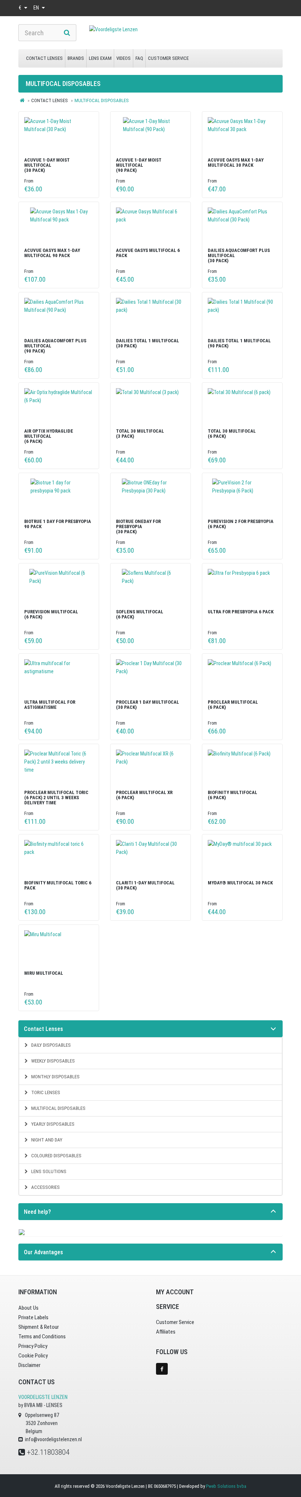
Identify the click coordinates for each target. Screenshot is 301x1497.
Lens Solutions (48, 1171)
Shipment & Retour (38, 1327)
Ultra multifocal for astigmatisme (49, 704)
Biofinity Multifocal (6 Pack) (232, 795)
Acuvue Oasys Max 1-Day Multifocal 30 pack (236, 162)
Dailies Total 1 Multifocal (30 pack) (147, 343)
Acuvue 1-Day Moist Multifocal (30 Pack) (47, 165)
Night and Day (46, 1140)
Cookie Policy (33, 1355)
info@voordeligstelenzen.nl (53, 1439)
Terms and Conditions (42, 1336)
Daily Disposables (50, 1045)
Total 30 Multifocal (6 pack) (232, 433)
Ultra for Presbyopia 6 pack (240, 611)
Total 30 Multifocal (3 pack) (140, 433)
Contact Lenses (44, 58)
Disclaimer (29, 1365)
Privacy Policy (32, 1346)
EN (36, 8)
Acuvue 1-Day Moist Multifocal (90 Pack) (139, 165)
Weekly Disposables (52, 1061)
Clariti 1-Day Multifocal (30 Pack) (145, 885)
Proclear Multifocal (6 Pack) (233, 704)
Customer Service (168, 58)
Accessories (45, 1187)
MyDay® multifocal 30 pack (240, 882)
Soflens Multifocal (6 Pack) (139, 614)
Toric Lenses (45, 1092)
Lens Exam (100, 58)
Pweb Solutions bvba (226, 1486)
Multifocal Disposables (58, 1108)
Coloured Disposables (55, 1155)
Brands (76, 58)
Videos (123, 58)
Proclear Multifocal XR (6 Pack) (144, 795)
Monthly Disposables (55, 1076)
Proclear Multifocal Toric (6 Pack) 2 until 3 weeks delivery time (56, 798)
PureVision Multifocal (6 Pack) (51, 614)
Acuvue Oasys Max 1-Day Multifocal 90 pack (52, 253)
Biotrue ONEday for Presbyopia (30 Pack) (138, 527)
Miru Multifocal (43, 973)
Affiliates (165, 1331)
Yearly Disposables (52, 1124)
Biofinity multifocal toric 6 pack (57, 885)
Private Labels (33, 1317)
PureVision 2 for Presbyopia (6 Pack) (240, 524)
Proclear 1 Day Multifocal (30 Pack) (147, 704)
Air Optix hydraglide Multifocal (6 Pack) (48, 436)
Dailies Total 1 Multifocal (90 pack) (239, 343)
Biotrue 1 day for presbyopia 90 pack (57, 524)
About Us (28, 1308)
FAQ (139, 58)
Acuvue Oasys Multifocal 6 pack (148, 253)
